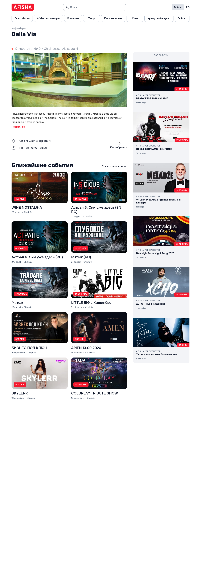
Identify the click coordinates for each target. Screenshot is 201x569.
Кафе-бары (19, 28)
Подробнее (18, 126)
